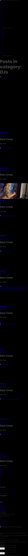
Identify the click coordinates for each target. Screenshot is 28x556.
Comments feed (3, 508)
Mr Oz (1, 454)
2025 (3, 8)
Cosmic (3, 26)
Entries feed (2, 506)
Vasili (1, 349)
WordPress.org (2, 510)
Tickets (1, 25)
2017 (2, 19)
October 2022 (2, 491)
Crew (7, 136)
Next (1, 482)
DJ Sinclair (3, 306)
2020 (3, 14)
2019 (2, 16)
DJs (8, 136)
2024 (3, 10)
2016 (2, 21)
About (1, 2)
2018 (2, 18)
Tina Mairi (3, 384)
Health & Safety (4, 3)
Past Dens (2, 7)
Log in (1, 504)
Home (1, 57)
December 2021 (3, 493)
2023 (3, 11)
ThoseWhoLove (4, 419)
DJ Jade (2, 200)
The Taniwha (3, 136)
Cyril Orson (3, 133)
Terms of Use (2, 521)
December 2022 (3, 489)
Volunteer (3, 5)
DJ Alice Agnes (4, 168)
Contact (1, 23)
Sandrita (2, 271)
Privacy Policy (2, 519)
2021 (2, 13)
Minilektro (3, 236)
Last (1, 484)
